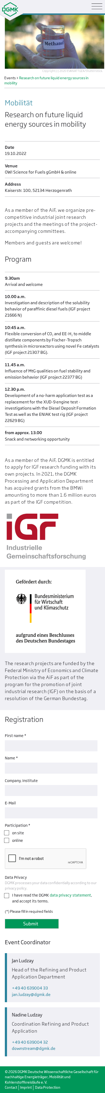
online (17, 840)
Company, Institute (21, 780)
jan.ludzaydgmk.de (31, 994)
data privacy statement (70, 895)
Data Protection (47, 1087)
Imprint (26, 1087)
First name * (15, 735)
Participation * (17, 825)
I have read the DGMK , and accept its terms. (52, 898)
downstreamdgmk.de (33, 1048)
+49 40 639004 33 (30, 988)
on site (18, 833)
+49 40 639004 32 (30, 1042)
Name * (11, 758)
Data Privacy (16, 877)
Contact (11, 1087)
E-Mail (10, 803)
